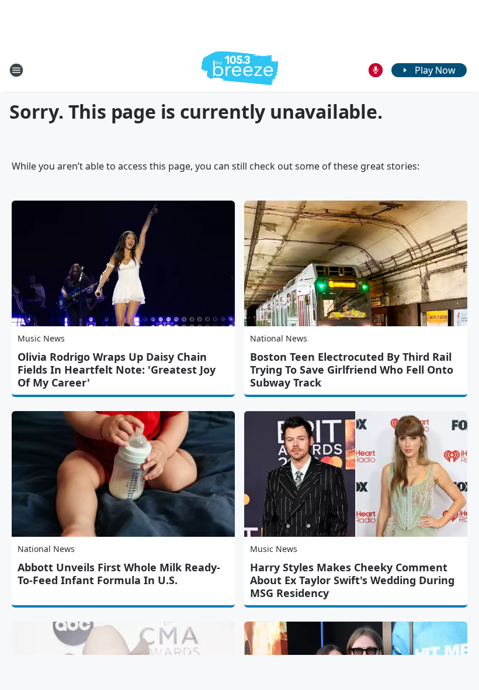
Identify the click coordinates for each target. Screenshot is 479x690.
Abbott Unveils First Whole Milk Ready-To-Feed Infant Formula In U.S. (119, 573)
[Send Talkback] (376, 70)
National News (278, 338)
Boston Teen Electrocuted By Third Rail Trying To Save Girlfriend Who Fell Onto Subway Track (351, 369)
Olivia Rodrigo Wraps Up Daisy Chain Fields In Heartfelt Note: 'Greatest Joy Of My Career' (117, 369)
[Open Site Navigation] (16, 70)
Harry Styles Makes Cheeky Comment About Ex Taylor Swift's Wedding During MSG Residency (352, 580)
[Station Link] (240, 70)
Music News (41, 338)
